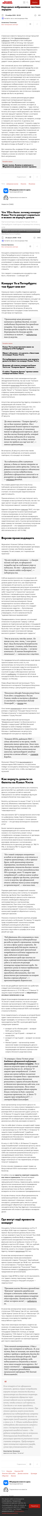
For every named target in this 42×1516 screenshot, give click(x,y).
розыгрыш (15, 385)
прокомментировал (31, 1366)
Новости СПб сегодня (8, 1473)
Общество (5, 1476)
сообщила (11, 674)
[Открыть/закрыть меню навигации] (24, 2)
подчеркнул (32, 1301)
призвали (10, 479)
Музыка (13, 1476)
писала (20, 703)
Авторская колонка (12, 184)
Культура (34, 1473)
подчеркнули (31, 334)
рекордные (20, 1251)
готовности (23, 1269)
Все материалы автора (9, 24)
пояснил (24, 509)
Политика (32, 184)
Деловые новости (23, 1473)
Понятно (34, 1506)
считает (34, 754)
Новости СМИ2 (7, 204)
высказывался (25, 762)
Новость (23, 184)
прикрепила (15, 708)
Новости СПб (18, 1471)
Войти (34, 2)
